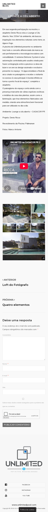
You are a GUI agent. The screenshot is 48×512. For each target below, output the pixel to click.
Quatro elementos (16, 305)
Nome (5, 364)
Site (3, 387)
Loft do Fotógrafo (15, 285)
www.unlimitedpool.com (24, 504)
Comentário (6, 335)
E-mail (5, 376)
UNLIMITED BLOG (8, 5)
